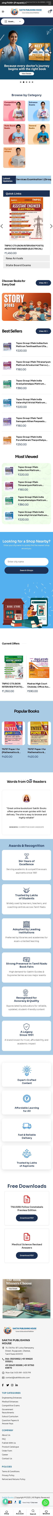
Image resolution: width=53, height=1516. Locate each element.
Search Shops (26, 570)
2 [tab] (23, 82)
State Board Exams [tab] (18, 265)
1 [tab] (20, 82)
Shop (6, 1514)
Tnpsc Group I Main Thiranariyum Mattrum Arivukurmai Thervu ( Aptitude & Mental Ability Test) (33, 365)
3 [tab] (26, 82)
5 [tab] (32, 82)
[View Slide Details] (26, 52)
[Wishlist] (46, 1511)
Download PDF (27, 1218)
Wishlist (46, 1514)
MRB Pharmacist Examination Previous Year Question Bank (38, 686)
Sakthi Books (8, 1497)
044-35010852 (41, 2)
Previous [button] (3, 52)
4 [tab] (29, 82)
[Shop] (6, 1511)
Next (51, 226)
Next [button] (50, 52)
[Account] (20, 1511)
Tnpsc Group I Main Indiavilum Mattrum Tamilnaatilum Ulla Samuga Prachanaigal (32, 346)
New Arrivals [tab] (14, 258)
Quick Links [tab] (13, 193)
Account (20, 1514)
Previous (2, 226)
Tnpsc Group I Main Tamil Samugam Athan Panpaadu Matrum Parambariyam (30, 421)
